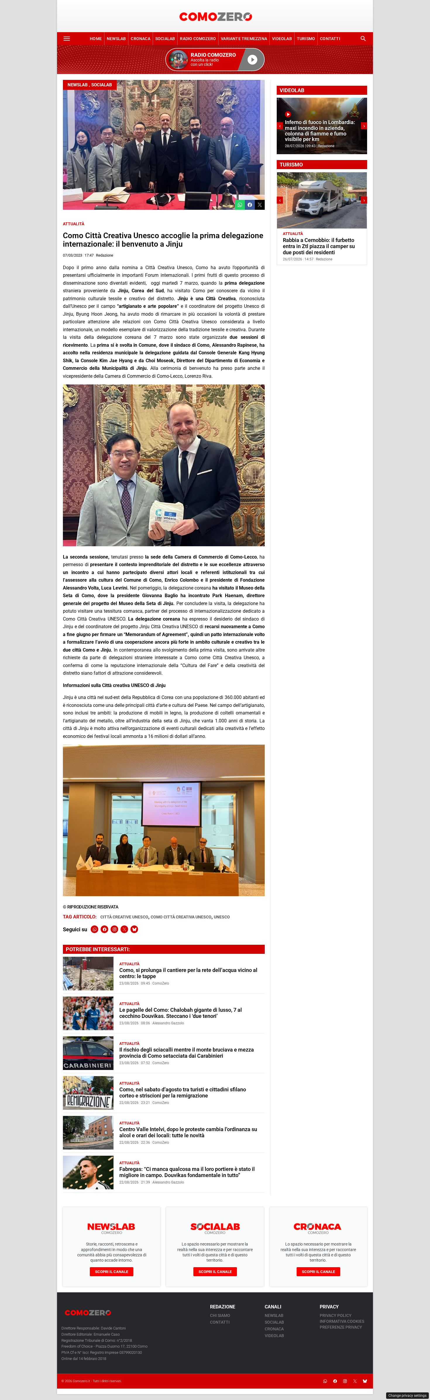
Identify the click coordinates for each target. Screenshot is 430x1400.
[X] (124, 929)
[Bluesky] (134, 929)
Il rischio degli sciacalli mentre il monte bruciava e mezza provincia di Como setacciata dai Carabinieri (186, 1053)
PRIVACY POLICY (336, 1315)
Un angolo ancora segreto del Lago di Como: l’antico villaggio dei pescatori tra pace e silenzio (320, 246)
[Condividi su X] (260, 205)
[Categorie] (67, 39)
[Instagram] (114, 929)
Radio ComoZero (198, 38)
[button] (215, 59)
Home (96, 38)
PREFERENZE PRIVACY (341, 1327)
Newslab (116, 38)
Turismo (306, 38)
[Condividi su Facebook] (250, 205)
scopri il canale (111, 1272)
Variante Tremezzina (244, 38)
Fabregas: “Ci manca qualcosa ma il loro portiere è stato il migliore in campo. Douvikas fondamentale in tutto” (187, 1172)
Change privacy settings (407, 1396)
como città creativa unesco (181, 917)
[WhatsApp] (94, 929)
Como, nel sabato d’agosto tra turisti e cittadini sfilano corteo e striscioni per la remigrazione (182, 1093)
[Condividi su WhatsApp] (240, 205)
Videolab (282, 38)
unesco (222, 917)
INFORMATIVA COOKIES (342, 1321)
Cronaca (140, 38)
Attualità (73, 223)
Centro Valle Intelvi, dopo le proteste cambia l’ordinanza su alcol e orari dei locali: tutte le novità (188, 1132)
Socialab (165, 38)
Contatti (330, 38)
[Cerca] (363, 38)
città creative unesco (124, 917)
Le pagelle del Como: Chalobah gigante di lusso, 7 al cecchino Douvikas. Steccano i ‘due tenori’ (180, 1013)
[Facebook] (104, 929)
